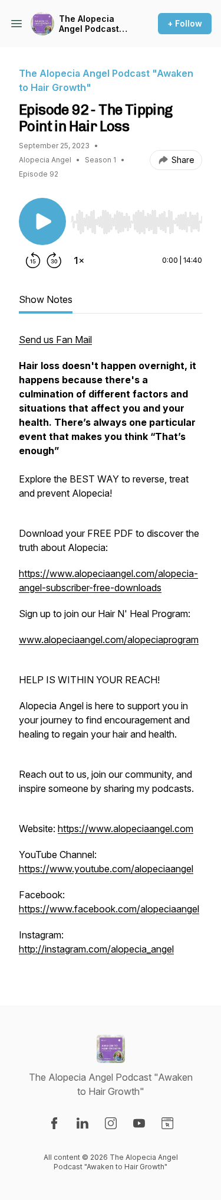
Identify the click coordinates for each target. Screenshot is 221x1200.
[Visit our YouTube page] (139, 1123)
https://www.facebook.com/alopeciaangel (109, 909)
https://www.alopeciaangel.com (125, 828)
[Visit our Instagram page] (111, 1123)
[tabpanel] (110, 650)
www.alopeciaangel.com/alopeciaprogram (109, 639)
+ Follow (184, 23)
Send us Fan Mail (55, 339)
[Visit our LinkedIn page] (82, 1123)
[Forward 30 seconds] (54, 260)
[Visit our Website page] (167, 1123)
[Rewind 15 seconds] (33, 260)
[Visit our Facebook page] (54, 1123)
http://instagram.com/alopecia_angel (96, 949)
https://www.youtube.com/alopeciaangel (106, 869)
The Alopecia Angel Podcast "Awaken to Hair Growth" (92, 24)
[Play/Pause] (42, 221)
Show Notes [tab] (45, 299)
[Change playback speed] (79, 260)
